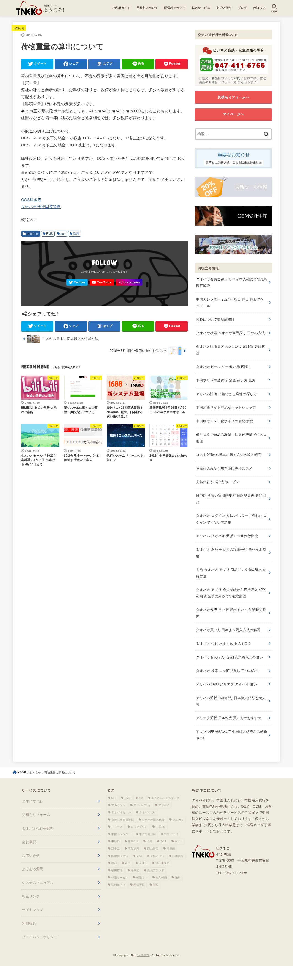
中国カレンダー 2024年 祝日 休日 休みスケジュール (230, 302)
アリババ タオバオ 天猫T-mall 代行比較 (227, 536)
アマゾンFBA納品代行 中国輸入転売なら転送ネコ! (231, 735)
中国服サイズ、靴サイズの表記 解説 (224, 421)
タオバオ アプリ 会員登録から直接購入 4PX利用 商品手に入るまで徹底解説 (231, 593)
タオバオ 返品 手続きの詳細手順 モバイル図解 (231, 552)
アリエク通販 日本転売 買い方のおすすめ (228, 718)
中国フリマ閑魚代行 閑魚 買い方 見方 (225, 380)
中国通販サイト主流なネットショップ (226, 407)
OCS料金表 (31, 200)
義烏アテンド (155, 870)
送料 (76, 233)
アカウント (118, 805)
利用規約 (29, 923)
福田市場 (116, 870)
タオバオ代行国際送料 (41, 206)
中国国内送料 (147, 834)
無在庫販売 (162, 863)
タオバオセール (121, 812)
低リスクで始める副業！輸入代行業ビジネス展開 (231, 438)
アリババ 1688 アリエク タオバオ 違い (226, 684)
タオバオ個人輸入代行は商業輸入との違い (229, 657)
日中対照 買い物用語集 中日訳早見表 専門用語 (231, 499)
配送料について (175, 8)
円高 (149, 841)
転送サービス (201, 8)
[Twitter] (77, 282)
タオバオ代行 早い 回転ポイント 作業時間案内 (231, 613)
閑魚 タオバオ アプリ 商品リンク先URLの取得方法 (231, 573)
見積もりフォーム (36, 815)
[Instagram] (129, 282)
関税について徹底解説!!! (215, 319)
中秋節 (115, 841)
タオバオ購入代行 (153, 819)
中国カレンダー (121, 834)
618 (113, 798)
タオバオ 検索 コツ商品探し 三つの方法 (227, 671)
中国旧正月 (171, 834)
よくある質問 (32, 869)
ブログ (242, 8)
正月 (128, 863)
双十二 (115, 848)
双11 (163, 841)
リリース (116, 826)
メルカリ (178, 819)
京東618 (133, 841)
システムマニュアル (38, 883)
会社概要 (29, 842)
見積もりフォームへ (233, 97)
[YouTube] (102, 282)
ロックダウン (139, 826)
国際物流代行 (119, 856)
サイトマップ (32, 910)
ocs (62, 233)
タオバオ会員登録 (122, 819)
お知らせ (259, 8)
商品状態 (133, 848)
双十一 (179, 841)
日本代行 (177, 856)
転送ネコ (142, 877)
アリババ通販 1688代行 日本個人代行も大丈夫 (231, 701)
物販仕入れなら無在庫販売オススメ (224, 468)
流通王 (143, 863)
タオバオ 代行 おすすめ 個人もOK (223, 643)
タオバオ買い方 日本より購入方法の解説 (228, 630)
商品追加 (152, 848)
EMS (49, 233)
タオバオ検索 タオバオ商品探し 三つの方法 (230, 333)
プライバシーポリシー (39, 937)
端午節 (135, 870)
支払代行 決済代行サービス (217, 482)
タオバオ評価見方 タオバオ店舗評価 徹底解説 (230, 350)
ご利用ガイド (121, 8)
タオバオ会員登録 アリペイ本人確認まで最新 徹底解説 (231, 282)
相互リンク (31, 896)
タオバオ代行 (32, 801)
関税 (156, 884)
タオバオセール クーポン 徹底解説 (223, 367)
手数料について (147, 8)
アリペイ (164, 805)
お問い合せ (31, 855)
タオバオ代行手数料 (38, 828)
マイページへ (233, 114)
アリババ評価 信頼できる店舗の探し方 (226, 394)
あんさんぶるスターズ (165, 798)
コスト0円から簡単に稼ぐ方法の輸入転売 (228, 455)
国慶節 (171, 848)
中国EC (160, 826)
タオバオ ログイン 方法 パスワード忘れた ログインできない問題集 (231, 519)
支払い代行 (224, 8)
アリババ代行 (141, 805)
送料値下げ (118, 884)
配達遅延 (139, 884)
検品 (114, 863)
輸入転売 (161, 877)
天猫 (139, 856)
